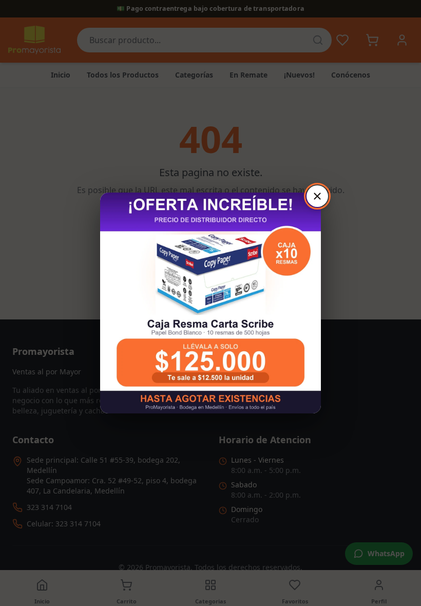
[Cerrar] (317, 196)
